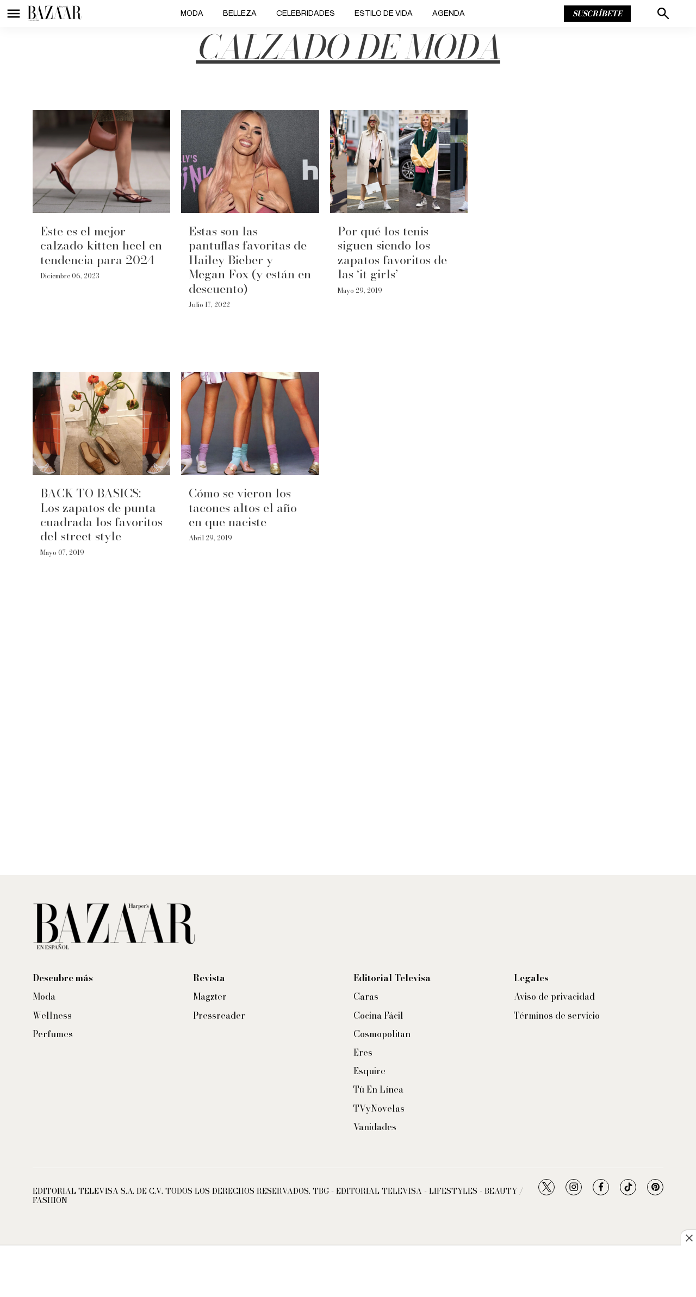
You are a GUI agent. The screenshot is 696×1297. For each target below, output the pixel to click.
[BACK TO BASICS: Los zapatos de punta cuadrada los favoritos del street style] (101, 423)
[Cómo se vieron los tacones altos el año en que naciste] (250, 423)
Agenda (448, 13)
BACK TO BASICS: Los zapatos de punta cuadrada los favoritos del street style (101, 514)
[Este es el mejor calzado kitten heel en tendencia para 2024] (101, 161)
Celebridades (305, 13)
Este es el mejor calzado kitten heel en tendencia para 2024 (101, 245)
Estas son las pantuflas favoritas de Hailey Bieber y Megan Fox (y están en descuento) (250, 260)
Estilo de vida (384, 13)
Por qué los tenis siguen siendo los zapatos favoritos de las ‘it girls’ (392, 252)
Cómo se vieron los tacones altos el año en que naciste (243, 507)
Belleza (240, 13)
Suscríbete (597, 14)
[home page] (54, 13)
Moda (192, 13)
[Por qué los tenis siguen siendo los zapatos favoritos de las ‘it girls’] (399, 161)
